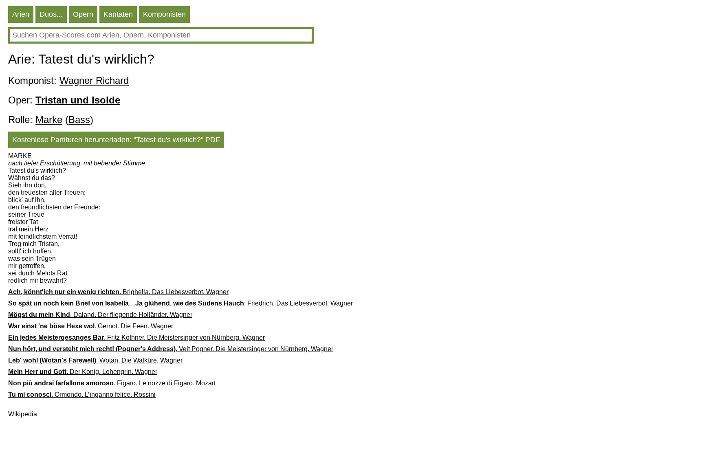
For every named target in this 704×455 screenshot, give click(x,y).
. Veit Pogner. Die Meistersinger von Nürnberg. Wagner (170, 348)
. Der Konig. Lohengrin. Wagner (82, 371)
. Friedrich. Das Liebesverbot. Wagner (180, 303)
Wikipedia (22, 414)
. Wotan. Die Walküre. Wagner (95, 360)
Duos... (51, 14)
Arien (20, 14)
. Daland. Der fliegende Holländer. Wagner (100, 314)
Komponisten (164, 14)
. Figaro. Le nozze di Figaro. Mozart (112, 383)
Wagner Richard (94, 80)
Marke (48, 119)
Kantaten (118, 14)
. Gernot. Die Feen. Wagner (90, 326)
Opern (83, 14)
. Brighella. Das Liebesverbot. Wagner (118, 291)
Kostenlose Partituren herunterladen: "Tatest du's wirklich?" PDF (116, 140)
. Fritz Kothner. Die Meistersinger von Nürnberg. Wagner (136, 337)
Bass (79, 119)
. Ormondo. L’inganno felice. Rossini (82, 394)
